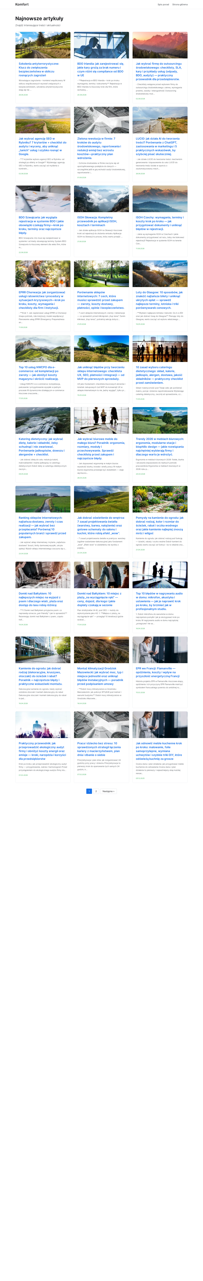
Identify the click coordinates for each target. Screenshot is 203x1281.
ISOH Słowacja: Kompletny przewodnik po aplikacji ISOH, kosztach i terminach (97, 221)
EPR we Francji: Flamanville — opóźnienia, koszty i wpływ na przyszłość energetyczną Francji (158, 672)
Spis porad (163, 4)
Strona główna (180, 4)
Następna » (108, 791)
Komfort (22, 4)
